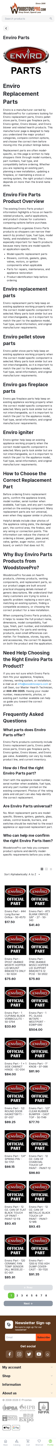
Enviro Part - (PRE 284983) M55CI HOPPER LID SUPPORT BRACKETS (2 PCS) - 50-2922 (38, 967)
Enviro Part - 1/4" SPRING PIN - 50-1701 (15, 1159)
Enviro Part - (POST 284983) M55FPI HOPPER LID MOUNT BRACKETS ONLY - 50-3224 (15, 967)
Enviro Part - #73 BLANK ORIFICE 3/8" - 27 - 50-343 (39, 916)
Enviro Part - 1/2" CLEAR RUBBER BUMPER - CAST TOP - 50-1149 (39, 1113)
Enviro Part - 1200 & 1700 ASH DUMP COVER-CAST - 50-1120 (39, 1265)
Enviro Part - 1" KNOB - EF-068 (38, 1065)
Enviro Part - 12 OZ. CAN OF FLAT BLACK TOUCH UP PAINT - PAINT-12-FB (15, 1212)
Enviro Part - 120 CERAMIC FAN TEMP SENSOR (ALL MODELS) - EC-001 (15, 1266)
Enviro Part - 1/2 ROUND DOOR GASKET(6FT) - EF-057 (14, 1113)
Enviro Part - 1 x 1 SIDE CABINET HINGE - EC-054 (15, 1066)
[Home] (6, 28)
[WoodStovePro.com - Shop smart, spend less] (28, 7)
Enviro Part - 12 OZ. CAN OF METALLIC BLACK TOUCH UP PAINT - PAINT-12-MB (39, 1214)
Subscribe (43, 1337)
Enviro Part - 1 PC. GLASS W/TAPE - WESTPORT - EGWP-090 (37, 1018)
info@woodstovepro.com (33, 684)
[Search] (51, 18)
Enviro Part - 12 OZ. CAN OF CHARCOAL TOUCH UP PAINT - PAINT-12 (40, 1162)
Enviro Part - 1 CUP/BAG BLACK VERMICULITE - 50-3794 (15, 1017)
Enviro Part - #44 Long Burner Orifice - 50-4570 (15, 914)
